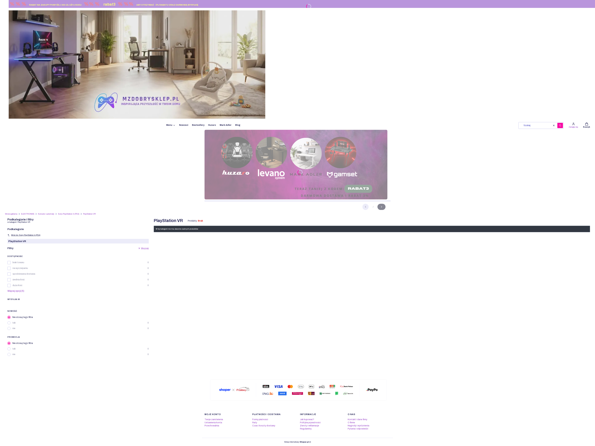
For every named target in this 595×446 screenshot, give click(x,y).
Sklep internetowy (296, 442)
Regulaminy (306, 429)
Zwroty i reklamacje (309, 425)
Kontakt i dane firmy (357, 419)
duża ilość (17, 285)
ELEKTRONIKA (27, 214)
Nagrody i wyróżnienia (358, 425)
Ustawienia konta (213, 422)
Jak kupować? (307, 419)
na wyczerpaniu (20, 268)
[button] (560, 125)
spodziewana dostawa (24, 274)
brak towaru (18, 262)
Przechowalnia (212, 425)
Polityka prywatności (310, 422)
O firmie (351, 422)
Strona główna (11, 214)
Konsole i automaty (46, 214)
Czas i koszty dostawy (263, 425)
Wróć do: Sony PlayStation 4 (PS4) (25, 235)
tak (14, 323)
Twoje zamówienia (214, 419)
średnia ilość (19, 279)
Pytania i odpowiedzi (358, 429)
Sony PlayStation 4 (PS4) (68, 214)
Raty (254, 422)
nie (13, 328)
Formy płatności (260, 419)
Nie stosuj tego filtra (22, 317)
